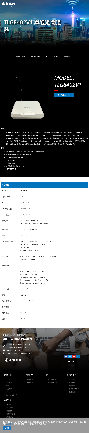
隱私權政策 (10, 424)
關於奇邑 (8, 399)
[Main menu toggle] (84, 4)
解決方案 (8, 374)
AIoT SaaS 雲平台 (52, 57)
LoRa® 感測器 (36, 57)
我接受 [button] (7, 428)
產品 (47, 374)
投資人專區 (71, 374)
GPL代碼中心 (68, 57)
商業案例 (29, 374)
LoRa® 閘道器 (21, 57)
